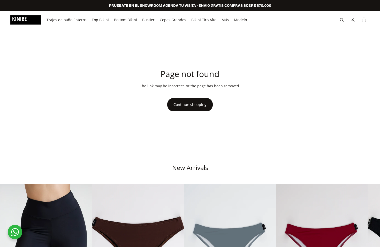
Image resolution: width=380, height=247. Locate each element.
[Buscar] (341, 20)
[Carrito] (364, 20)
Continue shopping (190, 104)
